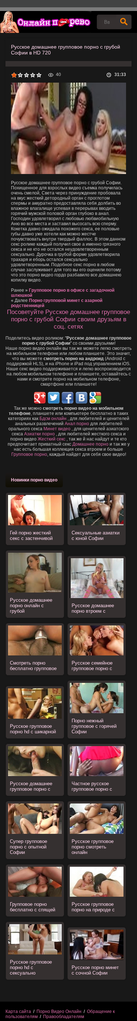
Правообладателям (63, 1016)
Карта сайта (18, 1011)
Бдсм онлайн (52, 418)
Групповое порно (29, 454)
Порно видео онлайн (45, 22)
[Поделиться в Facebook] (67, 398)
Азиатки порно (39, 433)
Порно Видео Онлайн (59, 1011)
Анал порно (77, 423)
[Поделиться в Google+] (40, 398)
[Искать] (124, 22)
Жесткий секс (51, 439)
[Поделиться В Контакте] (81, 398)
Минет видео (57, 428)
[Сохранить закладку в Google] (95, 398)
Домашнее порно (90, 444)
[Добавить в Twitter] (54, 398)
